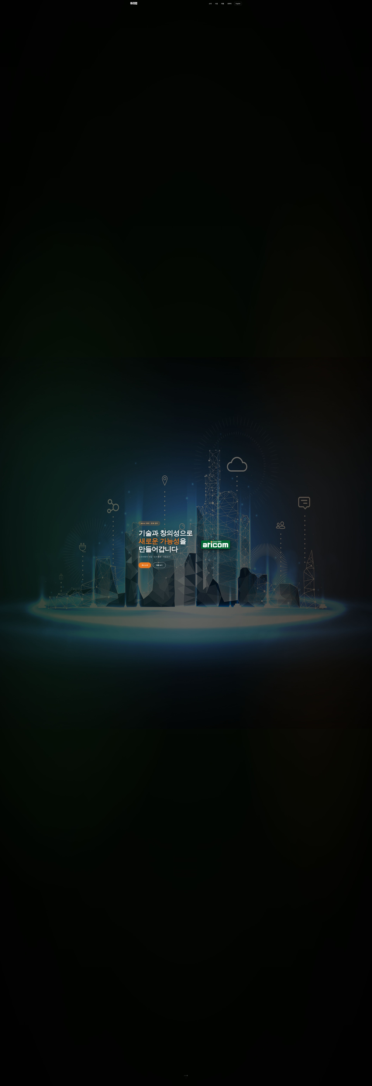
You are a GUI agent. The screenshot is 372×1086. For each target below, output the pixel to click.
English (238, 3)
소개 (210, 3)
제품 (222, 3)
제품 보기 (159, 565)
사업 (216, 3)
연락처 (229, 3)
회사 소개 (145, 565)
